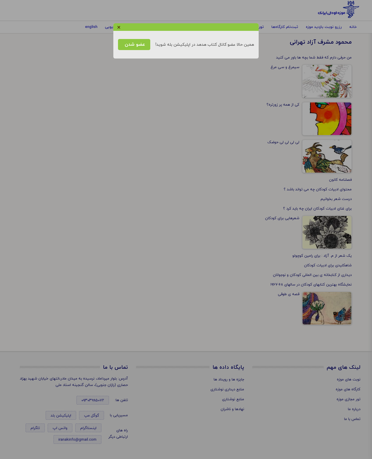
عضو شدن (134, 44)
